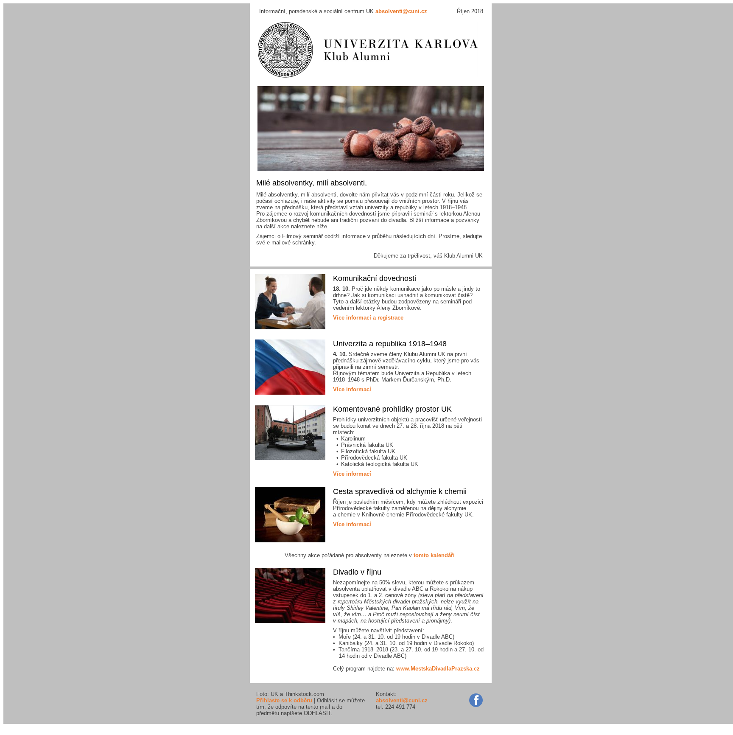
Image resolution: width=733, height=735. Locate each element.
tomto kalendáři (434, 555)
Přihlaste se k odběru (284, 700)
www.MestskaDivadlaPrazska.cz (438, 668)
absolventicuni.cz (401, 11)
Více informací (352, 389)
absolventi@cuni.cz (402, 700)
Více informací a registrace (368, 317)
